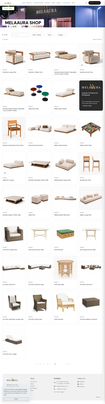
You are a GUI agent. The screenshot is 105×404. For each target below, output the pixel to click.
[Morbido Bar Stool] (91, 163)
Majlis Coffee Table (86, 145)
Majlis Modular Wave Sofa (62, 215)
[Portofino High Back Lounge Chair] (14, 302)
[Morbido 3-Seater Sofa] (39, 55)
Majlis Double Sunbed (60, 145)
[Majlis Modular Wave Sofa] (65, 198)
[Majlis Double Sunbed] (65, 128)
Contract (47, 2)
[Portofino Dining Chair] (39, 302)
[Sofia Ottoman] (65, 233)
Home (23, 2)
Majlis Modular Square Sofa (62, 180)
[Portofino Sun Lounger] (14, 337)
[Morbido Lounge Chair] (14, 55)
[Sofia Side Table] (65, 268)
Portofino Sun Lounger (10, 354)
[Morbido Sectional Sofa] (39, 128)
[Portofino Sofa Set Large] (39, 268)
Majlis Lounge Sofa (85, 215)
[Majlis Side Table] (39, 92)
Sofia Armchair (58, 319)
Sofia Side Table (59, 284)
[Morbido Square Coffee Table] (14, 198)
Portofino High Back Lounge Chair (13, 319)
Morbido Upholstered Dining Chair (13, 145)
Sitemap (98, 397)
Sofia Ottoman (58, 249)
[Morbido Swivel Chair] (91, 55)
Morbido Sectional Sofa (36, 145)
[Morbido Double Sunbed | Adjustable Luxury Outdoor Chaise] (65, 55)
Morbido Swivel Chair (86, 72)
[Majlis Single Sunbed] (65, 92)
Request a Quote (94, 2)
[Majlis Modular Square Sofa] (65, 163)
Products (29, 2)
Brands (58, 2)
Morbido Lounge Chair (9, 72)
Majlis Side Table (33, 108)
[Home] (8, 3)
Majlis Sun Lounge (8, 180)
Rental (53, 2)
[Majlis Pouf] (39, 198)
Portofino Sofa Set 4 (9, 284)
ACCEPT (16, 399)
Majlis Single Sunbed (60, 108)
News (73, 2)
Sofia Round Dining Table (36, 249)
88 (55, 364)
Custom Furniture (39, 2)
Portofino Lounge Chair (10, 249)
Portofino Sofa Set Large (36, 284)
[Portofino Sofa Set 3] (91, 268)
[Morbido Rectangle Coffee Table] (39, 163)
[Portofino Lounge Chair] (14, 233)
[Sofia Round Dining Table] (39, 233)
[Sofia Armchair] (65, 302)
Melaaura (5, 69)
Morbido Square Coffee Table (12, 215)
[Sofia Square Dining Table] (91, 233)
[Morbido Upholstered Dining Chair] (14, 128)
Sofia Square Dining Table (88, 249)
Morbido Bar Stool (85, 180)
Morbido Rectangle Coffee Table (38, 180)
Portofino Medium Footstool (88, 319)
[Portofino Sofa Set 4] (14, 268)
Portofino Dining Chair (35, 319)
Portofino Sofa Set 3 (86, 284)
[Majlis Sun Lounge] (14, 163)
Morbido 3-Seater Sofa (35, 72)
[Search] (86, 2)
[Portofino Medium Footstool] (91, 302)
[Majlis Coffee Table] (91, 128)
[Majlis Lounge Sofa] (91, 198)
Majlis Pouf (32, 215)
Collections (66, 2)
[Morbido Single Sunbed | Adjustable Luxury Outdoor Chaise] (14, 92)
